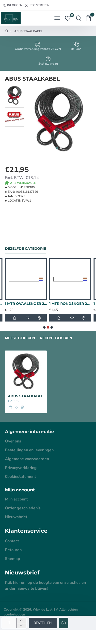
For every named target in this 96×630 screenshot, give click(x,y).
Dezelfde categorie (25, 249)
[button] (57, 148)
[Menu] (57, 18)
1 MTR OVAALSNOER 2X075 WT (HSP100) (26, 303)
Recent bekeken (56, 338)
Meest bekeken (20, 338)
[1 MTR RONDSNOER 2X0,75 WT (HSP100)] (70, 279)
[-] (21, 625)
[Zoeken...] (77, 18)
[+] (21, 620)
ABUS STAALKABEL (25, 396)
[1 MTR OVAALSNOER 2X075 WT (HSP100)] (26, 279)
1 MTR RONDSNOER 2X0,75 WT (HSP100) (70, 303)
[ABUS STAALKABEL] (26, 371)
